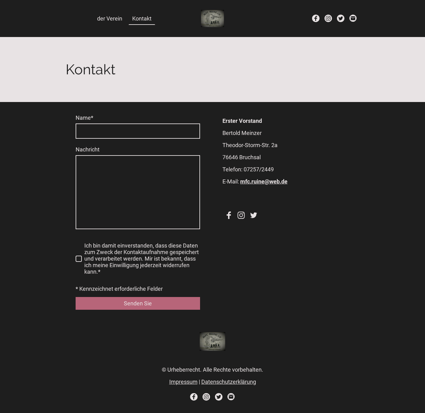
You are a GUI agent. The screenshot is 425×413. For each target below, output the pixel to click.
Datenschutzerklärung (228, 381)
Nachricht (88, 149)
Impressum (183, 381)
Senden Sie (138, 303)
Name (84, 117)
